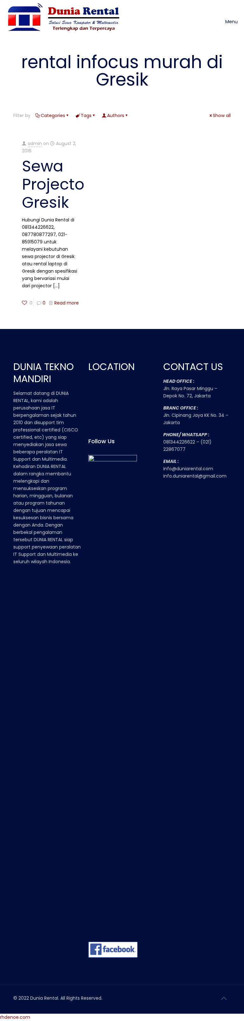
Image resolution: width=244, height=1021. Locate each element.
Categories (53, 115)
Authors (115, 115)
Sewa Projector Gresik (56, 184)
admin (35, 143)
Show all (222, 115)
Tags (86, 115)
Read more (66, 303)
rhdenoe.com (15, 1017)
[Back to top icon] (224, 998)
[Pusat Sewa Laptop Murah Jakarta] (65, 22)
